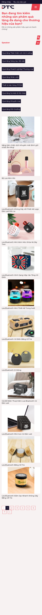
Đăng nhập (6, 2)
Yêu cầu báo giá (19, 2)
